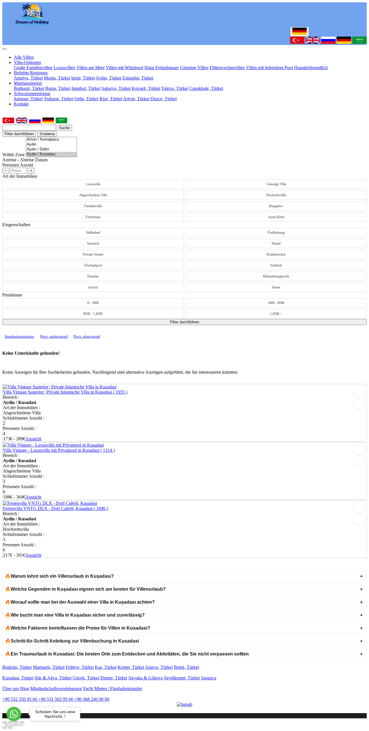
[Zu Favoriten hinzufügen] (358, 392)
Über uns (10, 688)
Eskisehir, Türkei (138, 77)
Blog (24, 688)
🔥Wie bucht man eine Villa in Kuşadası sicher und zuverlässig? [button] (75, 615)
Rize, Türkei (110, 98)
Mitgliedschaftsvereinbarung (56, 688)
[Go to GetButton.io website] (14, 725)
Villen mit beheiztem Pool (269, 67)
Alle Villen (24, 57)
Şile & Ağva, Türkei (53, 677)
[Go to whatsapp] (14, 714)
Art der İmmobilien (19, 176)
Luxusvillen (64, 67)
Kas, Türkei (105, 667)
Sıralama (46, 134)
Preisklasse (12, 294)
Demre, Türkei (113, 677)
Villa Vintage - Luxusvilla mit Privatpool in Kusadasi (59, 450)
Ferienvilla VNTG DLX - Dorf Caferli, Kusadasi (55, 508)
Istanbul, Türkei (85, 88)
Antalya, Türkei (28, 77)
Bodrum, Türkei (17, 667)
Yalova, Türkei (174, 88)
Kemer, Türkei (131, 667)
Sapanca (208, 677)
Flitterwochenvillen (227, 67)
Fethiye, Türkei (80, 667)
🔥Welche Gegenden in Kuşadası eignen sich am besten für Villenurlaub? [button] (85, 589)
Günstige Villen (194, 67)
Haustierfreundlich (311, 67)
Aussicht (33, 438)
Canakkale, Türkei (206, 88)
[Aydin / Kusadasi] (51, 154)
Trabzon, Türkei (58, 98)
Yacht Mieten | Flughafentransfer (112, 688)
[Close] (4, 49)
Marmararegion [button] (28, 83)
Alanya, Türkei (159, 667)
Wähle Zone (13, 154)
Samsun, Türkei (28, 98)
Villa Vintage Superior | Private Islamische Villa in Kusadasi (65, 392)
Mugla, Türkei (57, 77)
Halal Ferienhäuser (161, 67)
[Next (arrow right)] (10, 727)
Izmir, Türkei (83, 77)
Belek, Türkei (186, 667)
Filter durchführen (19, 134)
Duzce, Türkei (163, 98)
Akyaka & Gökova (145, 677)
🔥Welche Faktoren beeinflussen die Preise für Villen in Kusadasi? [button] (77, 628)
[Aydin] (51, 144)
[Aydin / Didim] (51, 149)
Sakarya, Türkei (116, 88)
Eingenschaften (16, 224)
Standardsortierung (19, 336)
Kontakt (21, 103)
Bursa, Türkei (57, 88)
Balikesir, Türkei (29, 88)
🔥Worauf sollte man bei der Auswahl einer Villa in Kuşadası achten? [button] (80, 602)
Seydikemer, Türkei (182, 677)
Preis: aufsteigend (54, 336)
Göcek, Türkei (86, 677)
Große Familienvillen (33, 67)
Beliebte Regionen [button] (31, 72)
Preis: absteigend (87, 336)
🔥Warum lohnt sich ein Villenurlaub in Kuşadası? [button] (59, 576)
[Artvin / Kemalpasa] (51, 139)
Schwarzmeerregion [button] (32, 93)
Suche (64, 128)
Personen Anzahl (17, 165)
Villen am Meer (90, 67)
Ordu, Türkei (86, 98)
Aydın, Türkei (108, 77)
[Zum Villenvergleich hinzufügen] (358, 403)
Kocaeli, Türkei (146, 88)
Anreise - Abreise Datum (25, 159)
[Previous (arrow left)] (4, 727)
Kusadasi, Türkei (17, 677)
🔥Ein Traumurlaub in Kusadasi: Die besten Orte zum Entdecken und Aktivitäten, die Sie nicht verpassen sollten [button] (127, 653)
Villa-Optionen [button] (27, 62)
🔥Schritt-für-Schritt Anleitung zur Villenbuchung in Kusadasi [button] (72, 641)
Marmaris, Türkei (49, 667)
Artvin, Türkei (136, 98)
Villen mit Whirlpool (124, 67)
